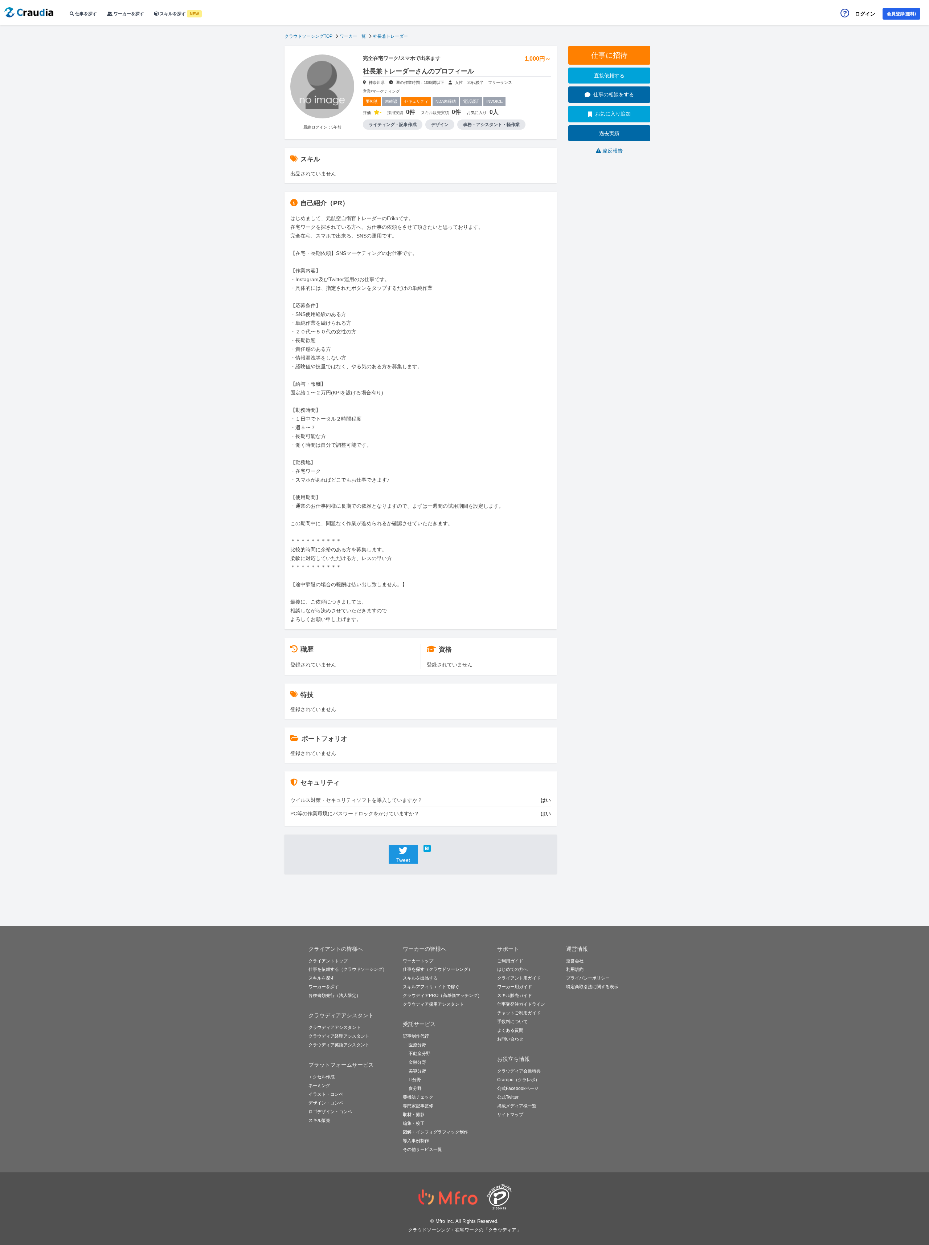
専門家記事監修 (418, 1105)
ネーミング (319, 1085)
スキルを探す (179, 13)
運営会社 (575, 961)
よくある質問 (510, 1030)
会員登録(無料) (901, 13)
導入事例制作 (416, 1140)
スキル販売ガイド (514, 995)
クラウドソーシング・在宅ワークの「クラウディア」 (464, 1230)
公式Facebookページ (518, 1088)
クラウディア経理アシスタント (338, 1036)
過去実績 (609, 133)
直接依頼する (609, 75)
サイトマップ (510, 1114)
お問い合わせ (510, 1039)
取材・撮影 (414, 1114)
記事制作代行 (416, 1036)
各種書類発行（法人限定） (334, 995)
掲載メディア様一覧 (516, 1105)
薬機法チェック (418, 1097)
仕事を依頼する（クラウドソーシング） (347, 969)
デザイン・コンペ (325, 1103)
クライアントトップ (328, 961)
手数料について (512, 1021)
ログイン (865, 14)
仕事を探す (85, 13)
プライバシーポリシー (588, 978)
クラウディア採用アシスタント (433, 1004)
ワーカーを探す (128, 13)
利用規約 (575, 969)
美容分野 (417, 1071)
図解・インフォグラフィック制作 (435, 1132)
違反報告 (612, 151)
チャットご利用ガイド (519, 1012)
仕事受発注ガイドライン (521, 1004)
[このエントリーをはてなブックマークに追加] (438, 848)
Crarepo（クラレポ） (518, 1079)
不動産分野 (419, 1053)
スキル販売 (319, 1120)
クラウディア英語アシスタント (338, 1044)
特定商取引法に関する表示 (592, 986)
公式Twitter (508, 1097)
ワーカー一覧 (353, 36)
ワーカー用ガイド (514, 986)
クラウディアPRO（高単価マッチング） (442, 995)
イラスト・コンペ (325, 1094)
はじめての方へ (512, 969)
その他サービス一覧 (422, 1149)
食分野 (415, 1088)
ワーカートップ (418, 961)
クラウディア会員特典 (519, 1071)
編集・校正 (414, 1123)
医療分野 (417, 1044)
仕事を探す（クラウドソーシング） (437, 969)
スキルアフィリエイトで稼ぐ (431, 986)
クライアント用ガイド (519, 978)
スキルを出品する (420, 978)
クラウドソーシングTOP (308, 36)
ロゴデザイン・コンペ (330, 1111)
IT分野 (415, 1079)
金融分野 (417, 1062)
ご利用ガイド (510, 961)
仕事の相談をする (613, 94)
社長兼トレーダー (390, 36)
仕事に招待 (609, 55)
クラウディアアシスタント (334, 1027)
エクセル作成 (321, 1076)
